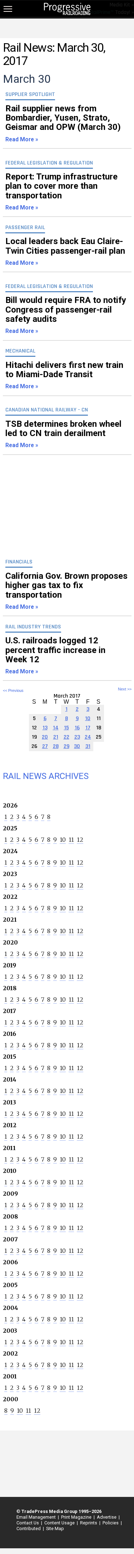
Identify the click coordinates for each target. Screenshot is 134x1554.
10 (63, 839)
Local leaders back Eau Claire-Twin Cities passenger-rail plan (65, 251)
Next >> (124, 689)
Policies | (111, 1522)
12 (80, 839)
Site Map (55, 1528)
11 (71, 839)
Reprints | (89, 1522)
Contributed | (29, 1528)
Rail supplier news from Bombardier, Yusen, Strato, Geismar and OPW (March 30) (63, 123)
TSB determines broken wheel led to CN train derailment (63, 434)
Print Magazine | (77, 1517)
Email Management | (36, 1517)
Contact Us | (28, 1522)
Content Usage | (60, 1522)
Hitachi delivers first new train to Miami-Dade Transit (64, 375)
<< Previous (13, 690)
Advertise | (107, 1517)
